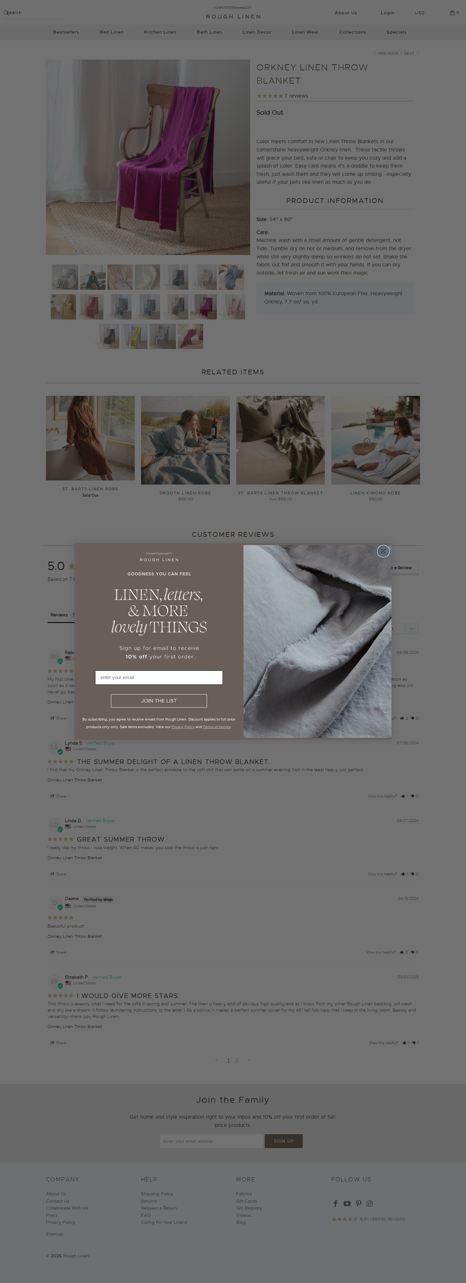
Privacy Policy (183, 727)
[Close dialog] (383, 551)
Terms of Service (217, 727)
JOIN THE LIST (159, 701)
